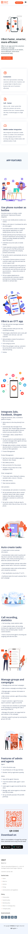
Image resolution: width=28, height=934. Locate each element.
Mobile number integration (12, 129)
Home (4, 878)
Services (5, 884)
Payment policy (6, 900)
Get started (7, 58)
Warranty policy (6, 902)
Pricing (4, 887)
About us (5, 881)
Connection (7, 77)
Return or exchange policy (9, 905)
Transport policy (6, 908)
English (14, 928)
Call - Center (7, 103)
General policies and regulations (10, 889)
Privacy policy (6, 897)
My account (19, 2)
